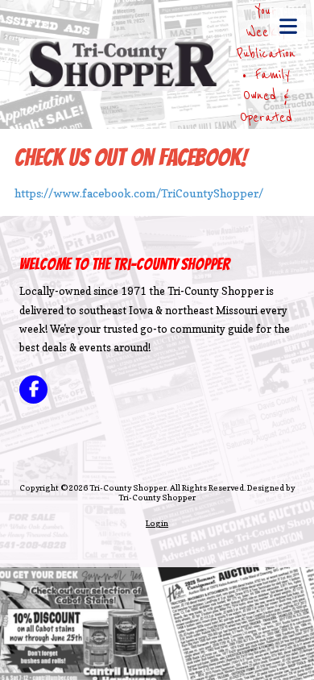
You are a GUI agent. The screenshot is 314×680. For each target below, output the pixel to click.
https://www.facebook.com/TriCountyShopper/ (138, 193)
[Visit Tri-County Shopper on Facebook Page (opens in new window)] (33, 389)
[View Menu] (288, 26)
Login (157, 523)
